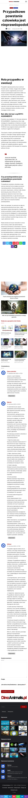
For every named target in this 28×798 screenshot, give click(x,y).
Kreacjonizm (10, 711)
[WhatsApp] (20, 243)
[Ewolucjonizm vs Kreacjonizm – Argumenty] (23, 733)
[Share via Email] (15, 246)
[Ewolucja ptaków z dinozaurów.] (23, 728)
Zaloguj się (23, 787)
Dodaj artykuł (17, 787)
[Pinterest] (14, 243)
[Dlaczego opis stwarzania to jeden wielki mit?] (5, 750)
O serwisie (4, 787)
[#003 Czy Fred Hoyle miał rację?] (23, 750)
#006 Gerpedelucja (6, 333)
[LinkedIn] (10, 243)
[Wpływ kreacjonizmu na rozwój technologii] (21, 328)
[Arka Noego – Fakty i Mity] (14, 723)
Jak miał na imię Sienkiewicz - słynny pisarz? (13, 684)
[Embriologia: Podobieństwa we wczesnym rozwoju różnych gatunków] (5, 728)
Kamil (8, 770)
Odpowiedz (12, 396)
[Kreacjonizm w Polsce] (14, 744)
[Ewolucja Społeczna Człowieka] (5, 723)
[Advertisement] (14, 62)
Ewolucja (16, 5)
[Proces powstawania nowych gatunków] (21, 354)
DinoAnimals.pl (6, 785)
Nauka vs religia (19, 346)
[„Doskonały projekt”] (7, 341)
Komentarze (10, 787)
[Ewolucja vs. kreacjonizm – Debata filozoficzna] (5, 733)
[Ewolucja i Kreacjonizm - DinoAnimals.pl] (14, 1)
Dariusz (9, 765)
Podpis (3, 679)
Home (12, 5)
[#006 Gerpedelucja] (7, 328)
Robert (9, 28)
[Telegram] (23, 243)
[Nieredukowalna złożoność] (5, 744)
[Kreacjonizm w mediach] (23, 723)
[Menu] (26, 1)
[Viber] (12, 246)
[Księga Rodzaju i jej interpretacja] (7, 354)
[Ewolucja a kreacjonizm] (23, 744)
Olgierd (9, 776)
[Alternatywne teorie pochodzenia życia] (14, 733)
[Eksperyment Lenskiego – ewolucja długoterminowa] (23, 755)
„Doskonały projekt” (6, 346)
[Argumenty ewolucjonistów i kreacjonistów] (14, 728)
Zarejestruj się (14, 790)
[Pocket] (17, 243)
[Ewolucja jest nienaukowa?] (14, 750)
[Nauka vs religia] (21, 341)
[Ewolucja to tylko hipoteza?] (14, 755)
